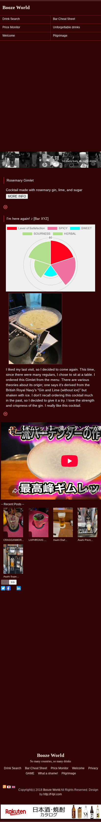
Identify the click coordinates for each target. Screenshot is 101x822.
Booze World (16, 7)
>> (13, 582)
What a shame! (48, 773)
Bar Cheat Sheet (64, 19)
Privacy (93, 768)
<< (5, 582)
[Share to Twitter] (3, 588)
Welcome (8, 35)
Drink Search (11, 19)
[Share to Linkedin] (18, 588)
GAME (30, 773)
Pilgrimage (60, 35)
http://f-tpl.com (52, 794)
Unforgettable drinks (66, 27)
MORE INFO (17, 196)
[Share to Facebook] (8, 588)
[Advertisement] (50, 98)
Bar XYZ (41, 219)
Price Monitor (11, 27)
